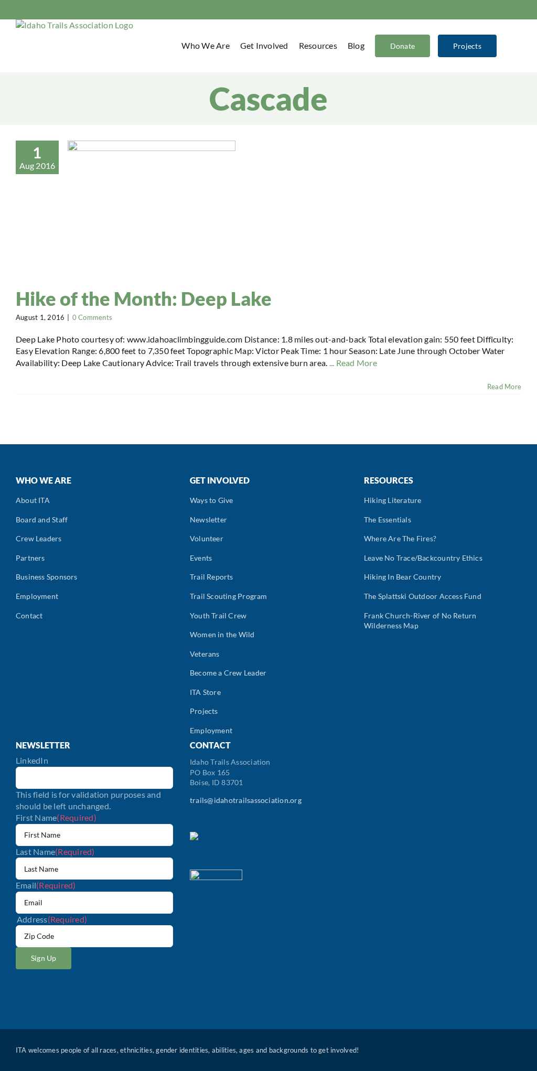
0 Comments (92, 317)
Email (46, 885)
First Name (56, 817)
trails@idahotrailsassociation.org (246, 800)
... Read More (353, 363)
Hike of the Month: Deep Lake (144, 298)
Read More (504, 386)
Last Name (55, 851)
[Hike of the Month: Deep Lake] (151, 203)
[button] (507, 45)
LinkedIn (32, 760)
